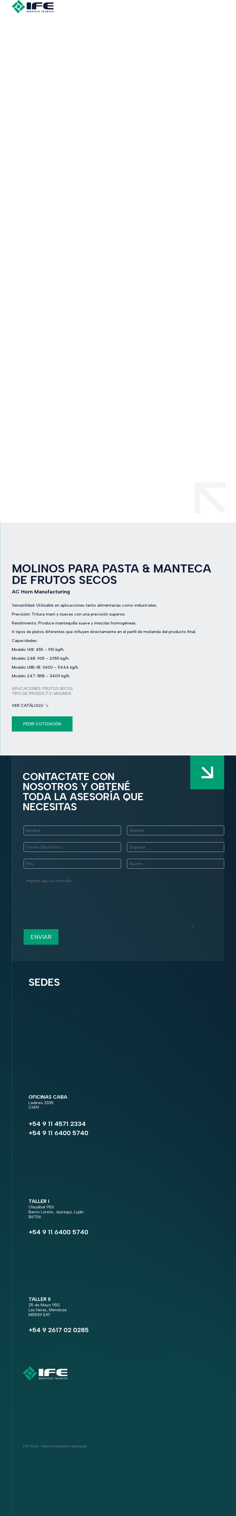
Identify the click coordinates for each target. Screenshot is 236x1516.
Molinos (62, 693)
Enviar (41, 936)
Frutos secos (58, 688)
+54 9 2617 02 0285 (58, 1330)
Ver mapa (38, 1114)
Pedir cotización (42, 724)
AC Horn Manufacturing (41, 592)
